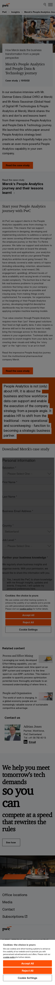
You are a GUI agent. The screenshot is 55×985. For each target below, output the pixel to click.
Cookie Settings (27, 977)
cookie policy (9, 957)
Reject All (27, 970)
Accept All (27, 963)
